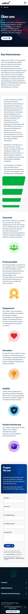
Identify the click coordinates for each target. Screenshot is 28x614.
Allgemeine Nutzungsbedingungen (7, 603)
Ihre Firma (7, 506)
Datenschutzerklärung (11, 554)
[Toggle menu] (25, 2)
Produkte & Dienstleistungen (10, 593)
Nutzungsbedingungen (20, 558)
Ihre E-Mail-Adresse (9, 515)
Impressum (17, 603)
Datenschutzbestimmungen (9, 558)
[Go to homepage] (6, 2)
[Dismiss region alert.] (25, 607)
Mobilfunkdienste (6, 588)
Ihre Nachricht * (8, 532)
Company (4, 582)
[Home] (1, 7)
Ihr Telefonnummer (9, 523)
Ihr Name (6, 498)
